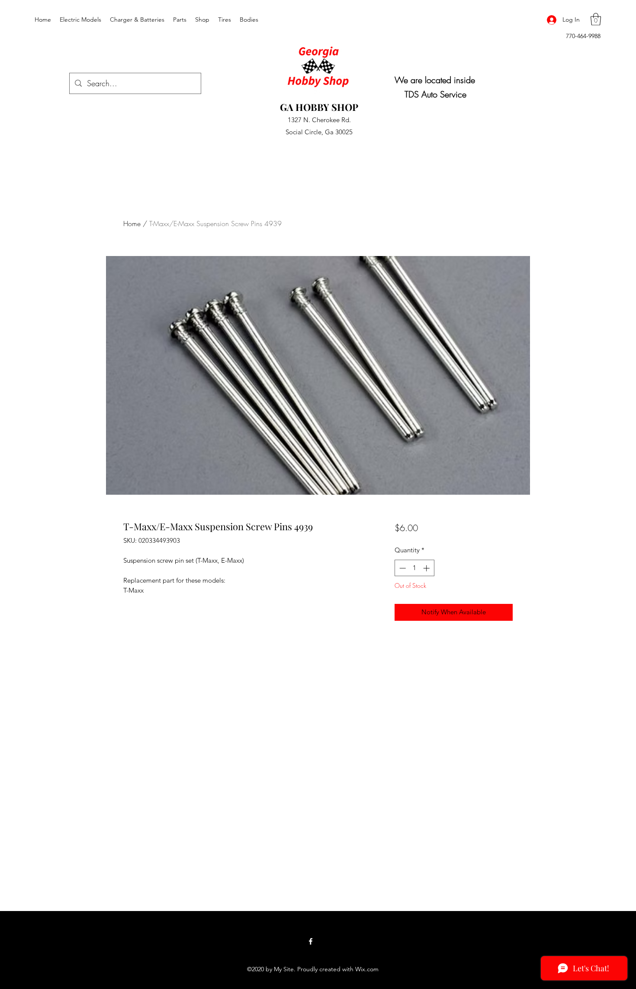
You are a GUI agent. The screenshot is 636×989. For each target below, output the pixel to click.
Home (132, 223)
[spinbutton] (414, 568)
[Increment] (427, 568)
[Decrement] (402, 568)
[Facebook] (310, 941)
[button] (596, 19)
